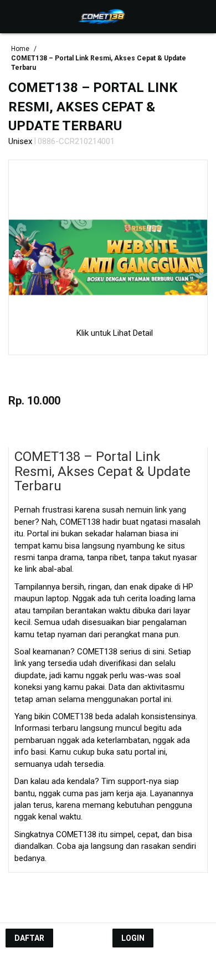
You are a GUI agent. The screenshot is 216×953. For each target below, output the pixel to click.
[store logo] (103, 16)
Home (21, 49)
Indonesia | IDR (108, 905)
